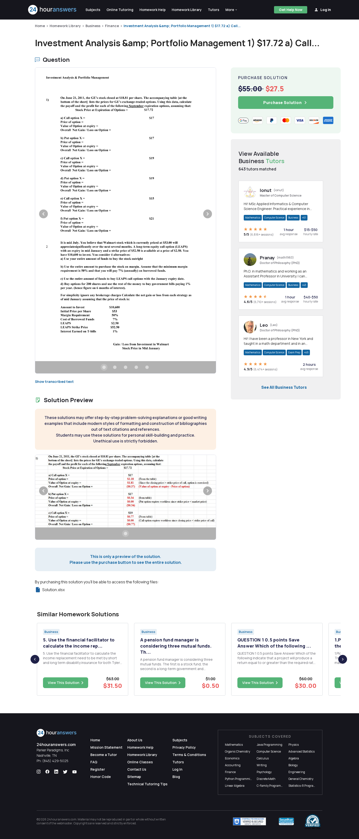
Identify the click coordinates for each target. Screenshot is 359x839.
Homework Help (140, 747)
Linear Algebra (234, 786)
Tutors (178, 762)
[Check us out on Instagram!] (39, 772)
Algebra (293, 758)
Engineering (296, 772)
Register (97, 769)
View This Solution (63, 682)
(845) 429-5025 (55, 760)
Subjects (179, 740)
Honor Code (100, 776)
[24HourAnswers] (52, 10)
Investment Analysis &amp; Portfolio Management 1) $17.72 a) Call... (182, 25)
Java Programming (269, 745)
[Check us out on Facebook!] (47, 772)
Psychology (264, 772)
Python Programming (239, 779)
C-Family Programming (272, 786)
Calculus (263, 758)
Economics (232, 758)
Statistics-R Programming (305, 786)
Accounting (233, 765)
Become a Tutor (103, 754)
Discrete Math (266, 779)
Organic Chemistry (237, 751)
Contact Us (136, 769)
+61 (304, 217)
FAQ (93, 762)
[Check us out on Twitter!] (65, 772)
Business (92, 25)
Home (40, 25)
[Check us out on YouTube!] (74, 772)
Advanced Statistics (301, 751)
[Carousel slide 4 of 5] (136, 367)
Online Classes (140, 762)
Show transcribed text (54, 381)
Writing (262, 765)
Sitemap (134, 776)
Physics (293, 745)
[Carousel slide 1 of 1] (125, 533)
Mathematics (252, 217)
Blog (176, 776)
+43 (304, 285)
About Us (134, 740)
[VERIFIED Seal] (312, 821)
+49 (306, 352)
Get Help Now (290, 9)
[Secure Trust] (286, 821)
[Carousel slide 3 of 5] (125, 367)
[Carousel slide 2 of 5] (114, 367)
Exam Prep (294, 352)
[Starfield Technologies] (249, 821)
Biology (293, 765)
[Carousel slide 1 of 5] (104, 367)
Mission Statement (106, 747)
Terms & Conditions (189, 754)
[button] (231, 9)
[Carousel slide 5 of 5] (147, 367)
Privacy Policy (184, 747)
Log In (177, 769)
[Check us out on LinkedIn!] (56, 772)
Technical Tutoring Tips (147, 784)
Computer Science (274, 217)
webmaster (64, 823)
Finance (112, 25)
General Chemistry (300, 779)
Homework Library (65, 25)
